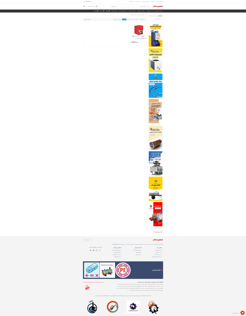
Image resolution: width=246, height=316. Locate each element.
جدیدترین (128, 19)
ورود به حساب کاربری (91, 6)
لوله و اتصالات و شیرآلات (116, 250)
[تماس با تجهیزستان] (242, 313)
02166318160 (128, 244)
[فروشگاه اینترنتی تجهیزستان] (158, 6)
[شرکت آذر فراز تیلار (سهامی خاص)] (112, 307)
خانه (146, 14)
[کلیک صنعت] (153, 307)
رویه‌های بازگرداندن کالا (137, 250)
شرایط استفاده (137, 1)
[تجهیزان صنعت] (133, 307)
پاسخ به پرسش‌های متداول (156, 256)
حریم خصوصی (131, 1)
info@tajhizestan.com (116, 244)
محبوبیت (136, 19)
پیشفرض (115, 19)
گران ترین (119, 19)
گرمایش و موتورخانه (116, 252)
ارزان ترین (124, 19)
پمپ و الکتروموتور (117, 256)
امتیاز (132, 19)
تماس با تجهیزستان (145, 1)
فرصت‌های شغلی (160, 1)
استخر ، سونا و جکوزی (116, 254)
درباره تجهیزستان (153, 1)
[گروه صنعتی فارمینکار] (92, 307)
